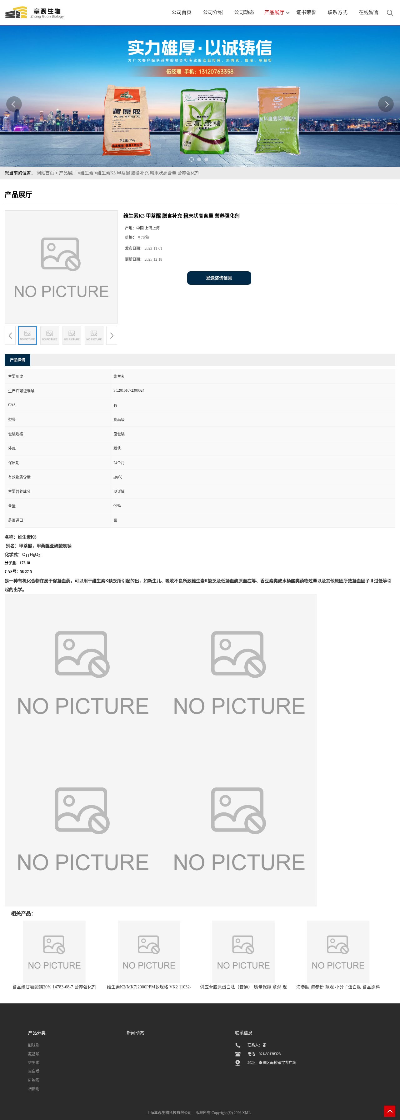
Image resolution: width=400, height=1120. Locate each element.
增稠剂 (33, 1089)
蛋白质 (33, 1071)
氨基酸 (33, 1054)
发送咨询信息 (219, 278)
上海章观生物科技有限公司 (169, 1113)
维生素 (86, 173)
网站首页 (45, 173)
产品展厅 (68, 173)
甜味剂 (33, 1045)
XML (246, 1113)
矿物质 (33, 1080)
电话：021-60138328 (264, 1054)
